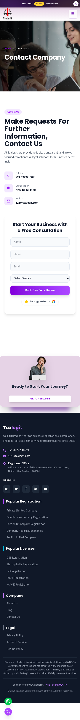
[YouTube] (45, 489)
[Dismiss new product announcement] (76, 3)
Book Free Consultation (40, 290)
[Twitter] (16, 489)
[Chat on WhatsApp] (8, 701)
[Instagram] (6, 489)
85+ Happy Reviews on (40, 302)
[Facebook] (26, 489)
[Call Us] (8, 712)
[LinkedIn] (35, 489)
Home (7, 48)
